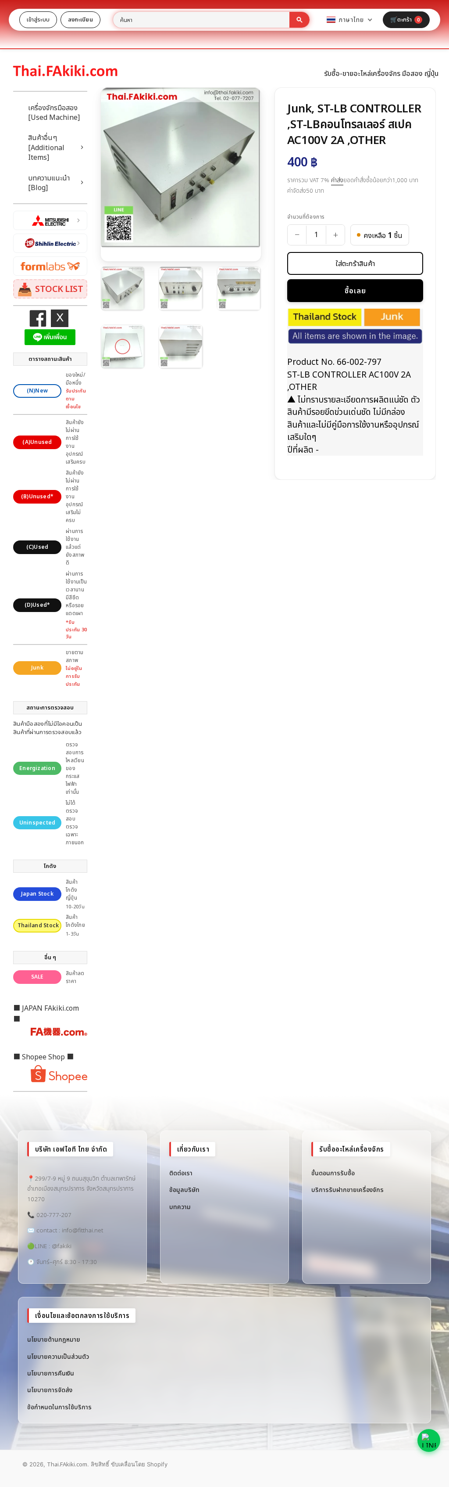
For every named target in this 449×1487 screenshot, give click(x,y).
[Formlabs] (50, 266)
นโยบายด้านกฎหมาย (53, 1339)
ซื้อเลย (355, 290)
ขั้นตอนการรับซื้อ (333, 1173)
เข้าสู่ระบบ (38, 19)
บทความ (180, 1207)
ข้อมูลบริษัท (184, 1189)
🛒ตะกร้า (405, 19)
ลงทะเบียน (80, 19)
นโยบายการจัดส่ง (49, 1390)
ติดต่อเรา (180, 1173)
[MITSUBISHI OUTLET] (50, 220)
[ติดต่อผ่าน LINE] (428, 1440)
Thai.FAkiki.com (67, 1464)
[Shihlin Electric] (50, 243)
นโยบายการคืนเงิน (50, 1373)
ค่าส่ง (337, 180)
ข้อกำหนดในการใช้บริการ (59, 1407)
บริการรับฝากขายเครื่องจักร (347, 1189)
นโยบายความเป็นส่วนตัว (58, 1356)
